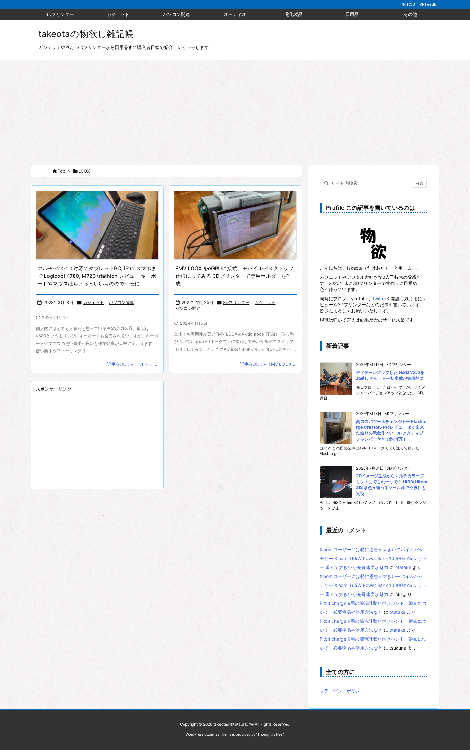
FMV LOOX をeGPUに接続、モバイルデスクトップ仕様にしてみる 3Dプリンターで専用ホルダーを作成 (235, 276)
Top (61, 171)
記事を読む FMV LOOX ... (268, 364)
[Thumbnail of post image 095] (235, 225)
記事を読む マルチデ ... (133, 364)
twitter (379, 298)
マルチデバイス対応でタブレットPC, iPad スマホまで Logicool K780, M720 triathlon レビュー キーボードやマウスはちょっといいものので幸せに (96, 276)
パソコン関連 (121, 302)
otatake (403, 567)
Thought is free (269, 734)
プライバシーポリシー (342, 690)
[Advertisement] (235, 108)
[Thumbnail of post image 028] (97, 225)
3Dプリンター (236, 302)
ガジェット (93, 302)
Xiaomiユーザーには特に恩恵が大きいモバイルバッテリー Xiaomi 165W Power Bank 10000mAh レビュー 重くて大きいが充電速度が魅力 (373, 558)
